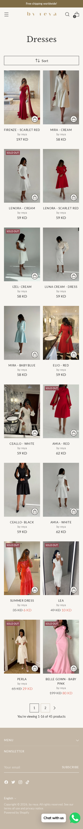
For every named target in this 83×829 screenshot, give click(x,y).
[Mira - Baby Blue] (22, 333)
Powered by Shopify (16, 812)
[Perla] (22, 647)
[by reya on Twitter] (13, 783)
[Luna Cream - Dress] (61, 254)
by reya (33, 804)
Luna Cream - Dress (61, 287)
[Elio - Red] (61, 333)
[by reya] (41, 14)
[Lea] (61, 568)
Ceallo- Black (22, 522)
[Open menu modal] (6, 14)
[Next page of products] (54, 708)
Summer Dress (22, 600)
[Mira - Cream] (61, 97)
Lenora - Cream (22, 208)
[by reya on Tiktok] (28, 783)
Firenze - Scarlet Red (22, 130)
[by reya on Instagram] (20, 783)
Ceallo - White (22, 443)
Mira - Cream (61, 130)
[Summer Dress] (22, 568)
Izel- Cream (22, 287)
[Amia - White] (61, 490)
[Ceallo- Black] (22, 490)
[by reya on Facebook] (6, 783)
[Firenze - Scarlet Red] (22, 97)
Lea (61, 600)
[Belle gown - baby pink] (61, 647)
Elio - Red (61, 365)
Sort (45, 61)
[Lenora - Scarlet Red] (61, 176)
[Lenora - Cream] (22, 176)
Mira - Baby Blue (22, 365)
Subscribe (70, 767)
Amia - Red (61, 443)
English (8, 798)
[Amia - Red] (61, 411)
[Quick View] (34, 119)
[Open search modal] (67, 14)
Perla (22, 679)
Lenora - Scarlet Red (61, 208)
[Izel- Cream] (22, 254)
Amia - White (61, 522)
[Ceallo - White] (22, 411)
